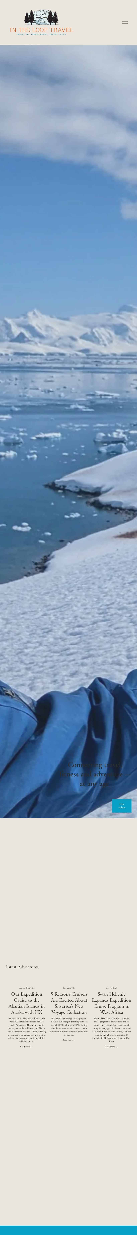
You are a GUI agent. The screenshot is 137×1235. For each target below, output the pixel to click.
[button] (125, 974)
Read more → (26, 1046)
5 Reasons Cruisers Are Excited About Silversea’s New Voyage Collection (69, 1003)
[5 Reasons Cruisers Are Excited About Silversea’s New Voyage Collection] (69, 981)
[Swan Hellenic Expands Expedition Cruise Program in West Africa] (111, 981)
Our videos (121, 805)
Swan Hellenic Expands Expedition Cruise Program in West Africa (111, 1003)
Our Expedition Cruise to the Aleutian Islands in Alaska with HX (27, 1003)
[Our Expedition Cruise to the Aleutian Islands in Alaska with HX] (27, 981)
